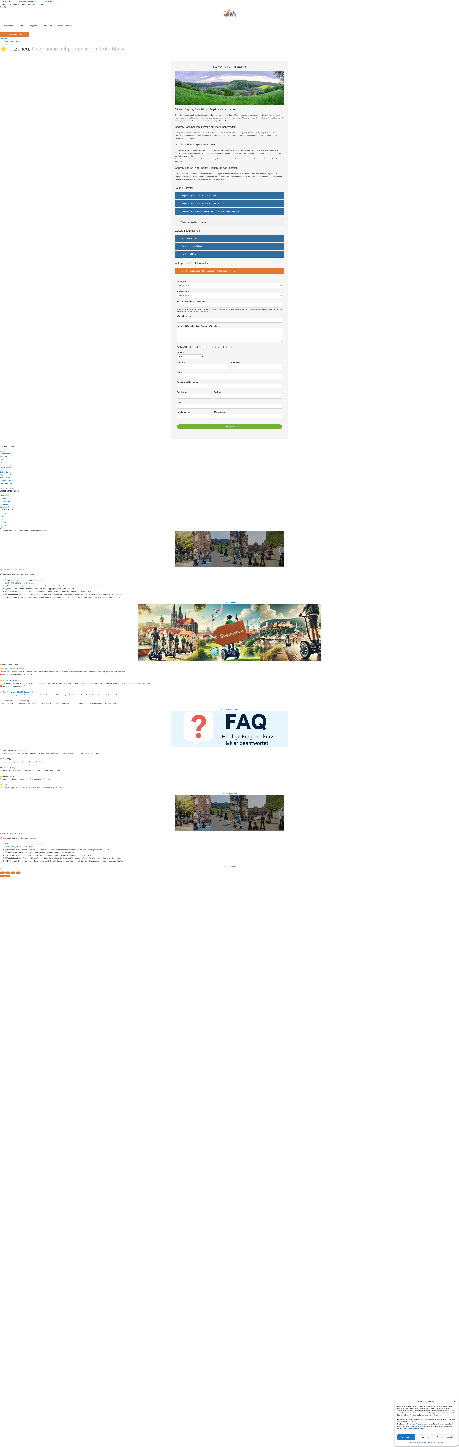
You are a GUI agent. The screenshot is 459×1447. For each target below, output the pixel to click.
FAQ (1, 462)
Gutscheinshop (5, 472)
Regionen (33, 26)
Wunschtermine (184, 316)
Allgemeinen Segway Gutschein (212, 159)
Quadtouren (4, 495)
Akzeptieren (406, 1437)
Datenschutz (4, 525)
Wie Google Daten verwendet (414, 1428)
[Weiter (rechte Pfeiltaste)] (7, 876)
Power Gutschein (6, 481)
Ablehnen (425, 1437)
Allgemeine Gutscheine (12, 669)
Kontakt (3, 514)
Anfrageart (182, 281)
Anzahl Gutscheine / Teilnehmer (192, 301)
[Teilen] (13, 873)
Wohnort (218, 392)
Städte (21, 26)
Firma (179, 372)
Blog (1, 459)
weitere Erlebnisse (65, 26)
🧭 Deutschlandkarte (14, 34)
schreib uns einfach (33, 788)
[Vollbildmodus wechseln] (7, 873)
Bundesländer (7, 26)
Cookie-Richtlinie (414, 1442)
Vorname (181, 362)
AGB (1, 520)
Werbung (3, 528)
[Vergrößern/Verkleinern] (2, 873)
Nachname (236, 362)
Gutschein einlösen (7, 483)
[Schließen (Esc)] (18, 873)
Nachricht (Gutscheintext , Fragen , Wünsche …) (198, 326)
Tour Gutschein (5, 478)
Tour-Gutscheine (10, 680)
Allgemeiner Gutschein (8, 475)
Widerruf (3, 517)
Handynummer (183, 412)
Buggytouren (5, 501)
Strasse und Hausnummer (189, 382)
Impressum (440, 1442)
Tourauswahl (183, 291)
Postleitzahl (182, 392)
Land (179, 402)
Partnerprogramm (7, 465)
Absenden (229, 427)
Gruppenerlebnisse (7, 507)
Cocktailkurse (5, 504)
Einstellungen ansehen (445, 1437)
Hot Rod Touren (6, 498)
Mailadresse (220, 412)
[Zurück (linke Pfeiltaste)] (2, 876)
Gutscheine (47, 26)
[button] (454, 1401)
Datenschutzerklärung (428, 1442)
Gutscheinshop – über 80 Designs (17, 692)
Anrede (180, 353)
